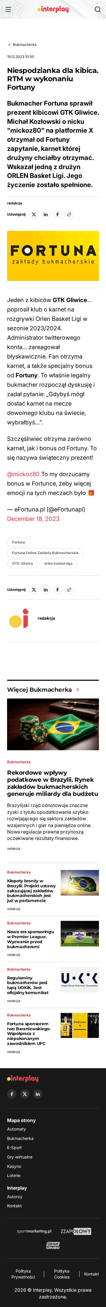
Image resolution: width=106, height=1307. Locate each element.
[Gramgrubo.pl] (53, 1245)
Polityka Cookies (61, 1273)
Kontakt (14, 1205)
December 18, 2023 (33, 518)
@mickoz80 (23, 474)
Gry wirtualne (19, 1156)
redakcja (14, 203)
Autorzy (14, 1196)
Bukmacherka (25, 44)
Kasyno (14, 1166)
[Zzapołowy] (76, 1231)
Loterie (13, 1175)
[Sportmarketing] (34, 1231)
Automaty (16, 1128)
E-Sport (14, 1147)
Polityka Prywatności (23, 1273)
